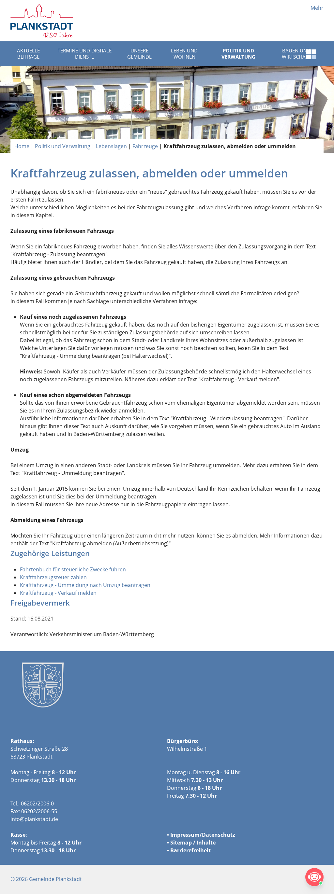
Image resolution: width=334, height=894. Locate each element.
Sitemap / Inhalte (193, 842)
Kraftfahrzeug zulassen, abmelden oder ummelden (229, 146)
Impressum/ (186, 834)
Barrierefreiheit (190, 850)
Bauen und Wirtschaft (296, 53)
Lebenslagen (111, 146)
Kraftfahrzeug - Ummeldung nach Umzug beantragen (85, 585)
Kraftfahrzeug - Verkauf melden (58, 592)
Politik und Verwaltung (238, 53)
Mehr (317, 7)
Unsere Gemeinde (139, 53)
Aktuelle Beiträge (28, 53)
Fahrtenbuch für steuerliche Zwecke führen (73, 569)
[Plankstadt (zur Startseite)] (41, 20)
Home (21, 146)
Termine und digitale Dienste (85, 53)
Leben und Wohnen (184, 53)
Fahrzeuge (145, 146)
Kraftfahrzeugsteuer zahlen (53, 577)
